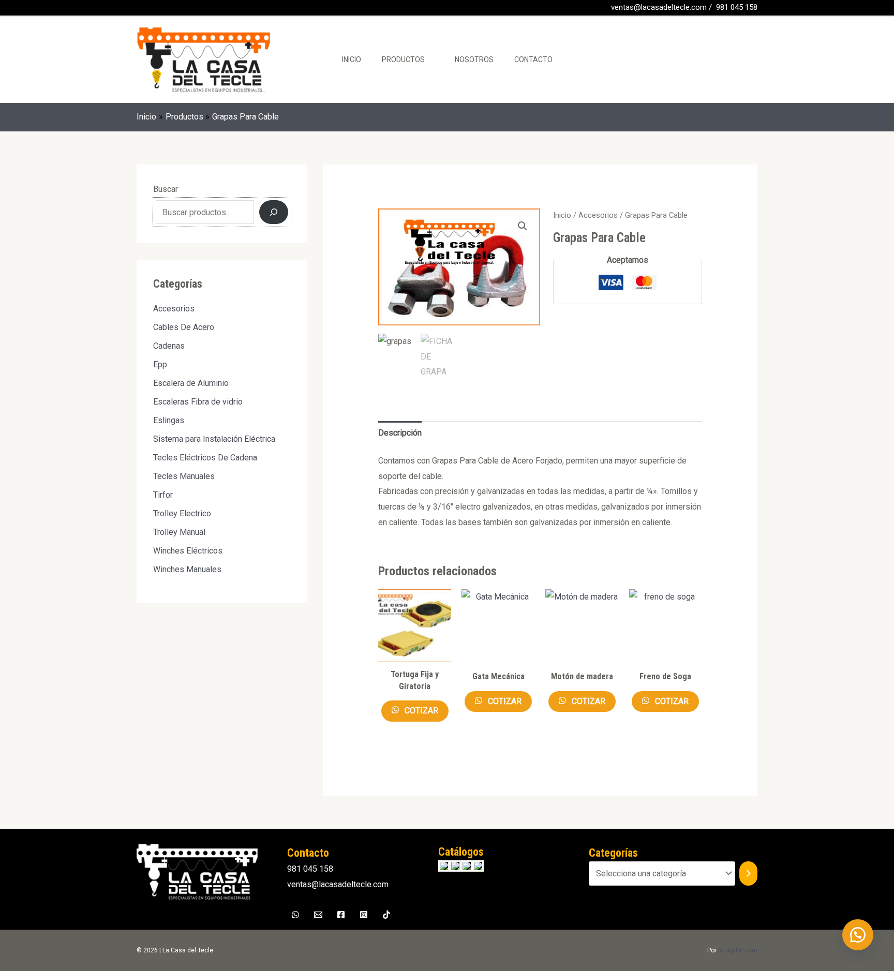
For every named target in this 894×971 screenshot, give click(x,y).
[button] (522, 226)
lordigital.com (737, 950)
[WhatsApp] (156, 8)
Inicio (351, 59)
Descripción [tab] (400, 433)
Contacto (533, 59)
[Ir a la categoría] (748, 873)
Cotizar (420, 710)
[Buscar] (273, 212)
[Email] (318, 914)
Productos (403, 59)
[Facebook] (141, 8)
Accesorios (598, 215)
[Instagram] (363, 914)
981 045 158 (736, 7)
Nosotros (474, 59)
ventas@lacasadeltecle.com (659, 7)
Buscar (165, 189)
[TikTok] (386, 914)
